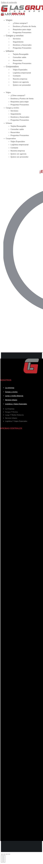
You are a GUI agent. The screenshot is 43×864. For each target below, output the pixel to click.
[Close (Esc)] (2, 854)
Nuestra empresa (20, 79)
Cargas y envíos (15, 35)
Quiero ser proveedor (22, 85)
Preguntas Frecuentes (22, 32)
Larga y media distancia (14, 396)
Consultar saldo (19, 57)
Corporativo (12, 66)
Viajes (9, 20)
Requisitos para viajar (22, 29)
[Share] (4, 854)
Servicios (17, 39)
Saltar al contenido (9, 2)
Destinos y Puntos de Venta (24, 26)
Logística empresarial (22, 73)
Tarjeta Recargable (20, 54)
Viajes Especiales (20, 70)
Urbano (10, 51)
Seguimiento (18, 42)
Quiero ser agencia (21, 82)
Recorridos (17, 60)
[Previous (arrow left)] (2, 859)
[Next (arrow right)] (4, 859)
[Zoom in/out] (9, 854)
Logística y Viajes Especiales (16, 404)
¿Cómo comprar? (20, 23)
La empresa (9, 388)
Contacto (17, 76)
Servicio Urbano (11, 400)
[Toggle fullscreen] (7, 854)
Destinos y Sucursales (22, 45)
